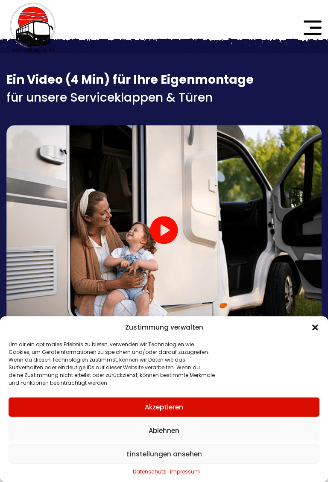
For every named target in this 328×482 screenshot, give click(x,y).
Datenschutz (149, 471)
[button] (315, 327)
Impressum (185, 471)
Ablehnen (164, 430)
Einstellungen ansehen (164, 454)
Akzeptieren (164, 407)
